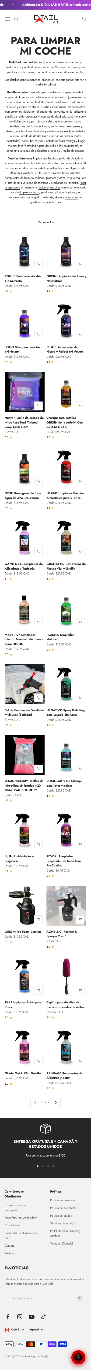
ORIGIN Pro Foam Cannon (23, 931)
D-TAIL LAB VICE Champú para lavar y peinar (64, 783)
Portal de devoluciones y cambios (65, 1233)
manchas (54, 187)
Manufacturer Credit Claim (21, 1217)
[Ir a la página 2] (55, 1102)
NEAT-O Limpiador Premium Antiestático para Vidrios (65, 495)
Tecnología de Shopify (36, 1356)
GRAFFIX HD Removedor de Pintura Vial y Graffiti (66, 566)
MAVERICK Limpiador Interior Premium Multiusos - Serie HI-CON (24, 639)
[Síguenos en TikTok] (43, 1317)
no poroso (71, 197)
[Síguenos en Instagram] (20, 1317)
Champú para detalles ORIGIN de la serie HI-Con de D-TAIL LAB (64, 422)
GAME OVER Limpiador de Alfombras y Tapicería (24, 566)
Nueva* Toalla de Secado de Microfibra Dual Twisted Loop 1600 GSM (24, 422)
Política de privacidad (63, 1200)
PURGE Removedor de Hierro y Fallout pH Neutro (64, 349)
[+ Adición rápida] (38, 264)
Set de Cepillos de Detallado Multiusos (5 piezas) (24, 712)
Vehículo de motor (66, 67)
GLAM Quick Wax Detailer (23, 1073)
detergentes (73, 126)
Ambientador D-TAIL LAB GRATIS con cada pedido (55, 4)
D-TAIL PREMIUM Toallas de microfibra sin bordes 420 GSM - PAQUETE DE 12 (24, 785)
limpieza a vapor (29, 192)
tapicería (43, 187)
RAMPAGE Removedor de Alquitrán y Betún (64, 1075)
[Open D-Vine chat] (78, 1357)
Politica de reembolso (63, 1208)
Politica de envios (61, 1215)
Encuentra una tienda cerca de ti (21, 1235)
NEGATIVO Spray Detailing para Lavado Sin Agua (65, 712)
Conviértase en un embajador (16, 1207)
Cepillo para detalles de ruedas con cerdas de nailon (65, 1004)
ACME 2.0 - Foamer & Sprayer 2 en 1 (61, 934)
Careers (9, 1245)
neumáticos (59, 107)
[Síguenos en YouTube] (31, 1317)
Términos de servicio (62, 1223)
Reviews (10, 1253)
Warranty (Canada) (61, 1243)
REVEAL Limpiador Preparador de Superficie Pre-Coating (63, 861)
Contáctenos (12, 1225)
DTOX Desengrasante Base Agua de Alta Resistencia (23, 495)
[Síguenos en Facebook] (8, 1317)
